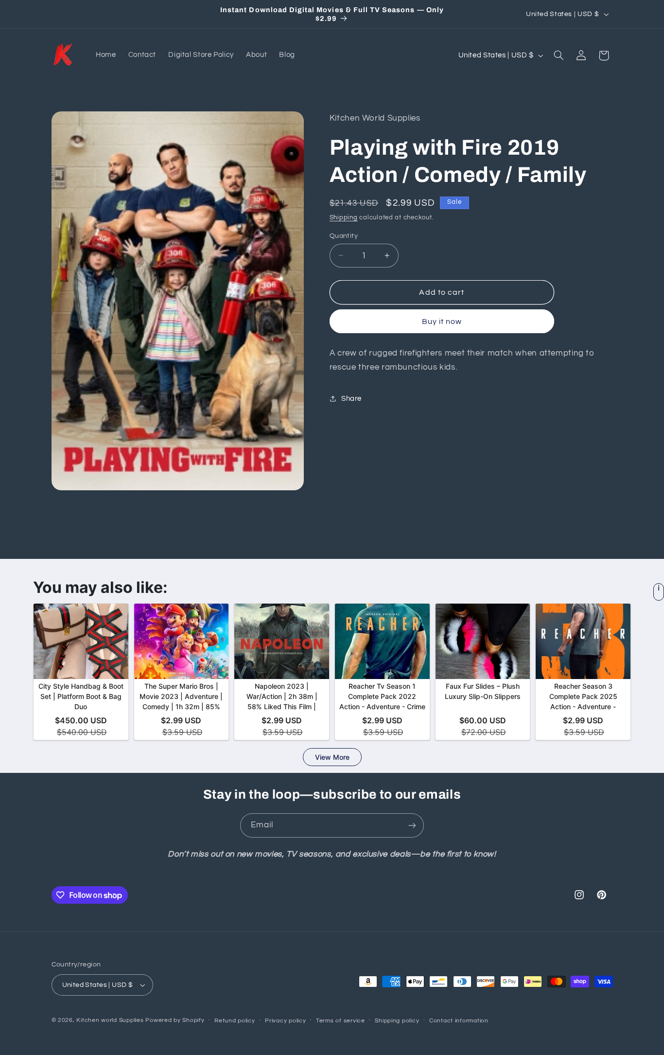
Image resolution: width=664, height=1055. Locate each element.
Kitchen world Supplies (109, 1020)
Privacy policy (285, 1020)
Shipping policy (397, 1020)
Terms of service (340, 1020)
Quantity (344, 235)
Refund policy (234, 1020)
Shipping (344, 217)
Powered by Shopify (174, 1020)
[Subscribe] (412, 825)
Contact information (459, 1020)
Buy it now (442, 321)
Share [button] (351, 398)
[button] (558, 55)
